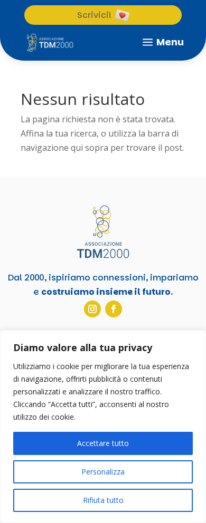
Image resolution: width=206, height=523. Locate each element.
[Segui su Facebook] (113, 309)
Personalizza (103, 472)
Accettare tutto (103, 443)
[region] (103, 426)
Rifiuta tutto (103, 500)
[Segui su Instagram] (92, 309)
